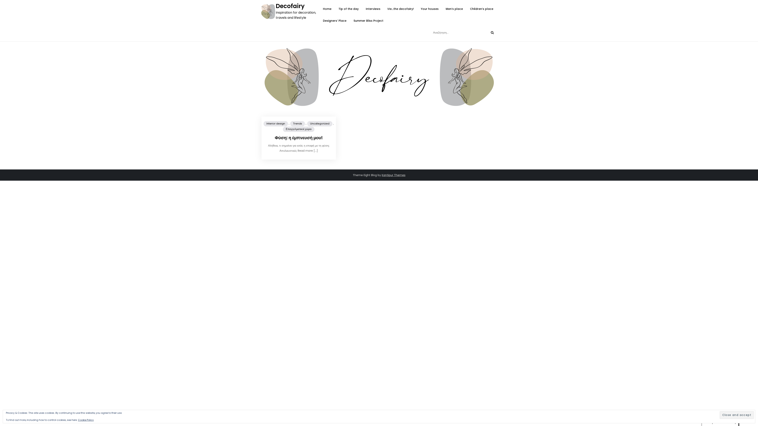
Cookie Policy (86, 420)
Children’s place (481, 9)
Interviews (373, 9)
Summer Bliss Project (368, 21)
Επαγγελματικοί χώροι (298, 129)
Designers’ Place (334, 21)
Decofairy (290, 6)
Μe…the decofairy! (400, 9)
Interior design (275, 123)
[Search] (492, 32)
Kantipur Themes (393, 175)
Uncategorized (319, 123)
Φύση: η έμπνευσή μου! (299, 138)
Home (327, 9)
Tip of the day (349, 9)
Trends (297, 123)
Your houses (430, 9)
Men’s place (454, 9)
